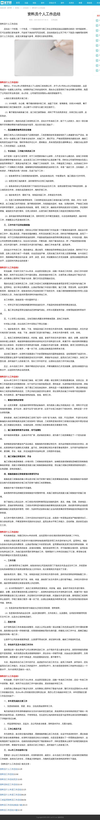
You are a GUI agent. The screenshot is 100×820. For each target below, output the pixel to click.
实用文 (17, 8)
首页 (18, 3)
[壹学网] (6, 3)
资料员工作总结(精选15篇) (11, 805)
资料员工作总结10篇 (9, 810)
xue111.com (53, 817)
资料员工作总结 (7, 774)
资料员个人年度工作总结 (10, 790)
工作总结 (26, 8)
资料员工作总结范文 (9, 779)
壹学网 (9, 8)
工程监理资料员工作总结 (10, 800)
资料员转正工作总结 (9, 784)
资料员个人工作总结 (9, 769)
